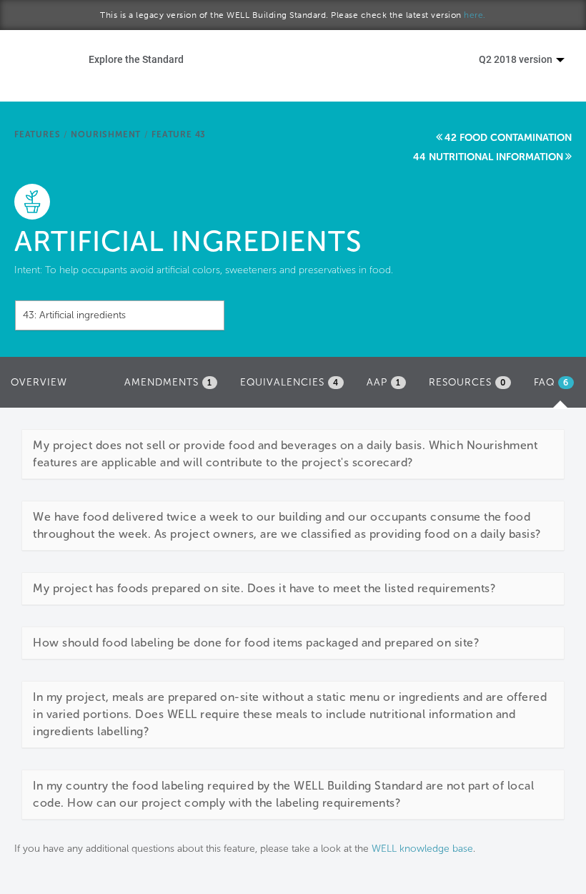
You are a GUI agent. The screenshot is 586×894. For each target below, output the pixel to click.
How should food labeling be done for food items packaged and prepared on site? (256, 642)
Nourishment (106, 134)
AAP (384, 382)
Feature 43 (179, 134)
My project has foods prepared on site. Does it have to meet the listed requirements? (264, 588)
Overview (39, 382)
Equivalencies (289, 382)
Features (37, 134)
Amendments (168, 382)
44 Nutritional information (488, 157)
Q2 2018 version (517, 59)
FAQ (557, 386)
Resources (467, 382)
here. (475, 15)
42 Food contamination (508, 138)
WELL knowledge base (422, 849)
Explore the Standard (136, 59)
